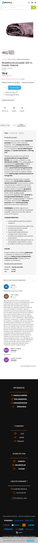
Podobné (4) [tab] (13, 133)
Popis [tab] (6, 133)
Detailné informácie (8, 100)
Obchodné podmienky (10, 516)
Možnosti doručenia (28, 82)
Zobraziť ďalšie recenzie (27, 366)
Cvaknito (21, 461)
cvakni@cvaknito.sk (20, 489)
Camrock (6, 525)
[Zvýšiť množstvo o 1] (7, 87)
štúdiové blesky (18, 199)
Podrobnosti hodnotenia (23, 59)
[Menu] (35, 2)
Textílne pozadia (17, 267)
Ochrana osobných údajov (26, 516)
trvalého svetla (19, 193)
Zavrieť (15, 106)
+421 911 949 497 (21, 493)
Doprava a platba (20, 395)
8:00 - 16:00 (23, 498)
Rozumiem (30, 540)
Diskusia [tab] (21, 133)
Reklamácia (21, 407)
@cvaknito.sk (20, 465)
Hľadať (33, 7)
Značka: (7, 68)
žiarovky (17, 195)
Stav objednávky (20, 399)
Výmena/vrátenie (20, 403)
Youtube (21, 469)
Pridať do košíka (14, 87)
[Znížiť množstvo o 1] (7, 89)
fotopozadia (27, 162)
